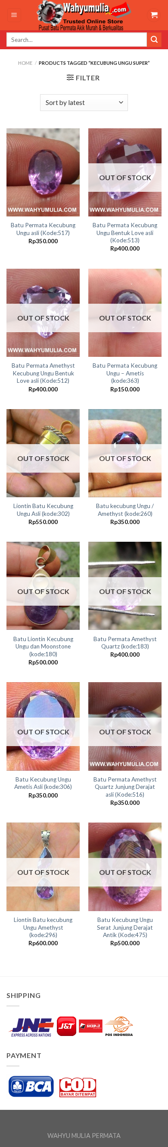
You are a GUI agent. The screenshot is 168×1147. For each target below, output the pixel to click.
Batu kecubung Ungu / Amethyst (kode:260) (125, 509)
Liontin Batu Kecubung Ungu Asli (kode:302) (43, 509)
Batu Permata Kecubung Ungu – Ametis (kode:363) (125, 373)
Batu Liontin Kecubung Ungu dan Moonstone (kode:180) (43, 646)
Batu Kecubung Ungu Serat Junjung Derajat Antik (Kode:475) (125, 927)
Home (25, 63)
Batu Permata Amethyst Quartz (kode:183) (125, 642)
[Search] (154, 39)
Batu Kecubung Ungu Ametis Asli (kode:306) (43, 783)
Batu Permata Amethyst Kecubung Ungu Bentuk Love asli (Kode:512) (43, 373)
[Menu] (14, 15)
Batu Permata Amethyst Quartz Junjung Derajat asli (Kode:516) (125, 787)
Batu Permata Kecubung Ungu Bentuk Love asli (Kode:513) (125, 233)
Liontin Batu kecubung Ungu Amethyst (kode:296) (43, 927)
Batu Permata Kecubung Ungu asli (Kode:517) (43, 229)
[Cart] (154, 15)
